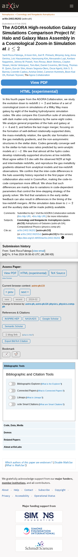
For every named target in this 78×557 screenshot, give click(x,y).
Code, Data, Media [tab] (13, 425)
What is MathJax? (16, 465)
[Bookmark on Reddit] (16, 354)
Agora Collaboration (39, 75)
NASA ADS (30, 318)
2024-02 (33, 299)
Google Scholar (50, 318)
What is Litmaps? (34, 397)
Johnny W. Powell (23, 61)
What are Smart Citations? (52, 404)
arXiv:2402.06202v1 (31, 234)
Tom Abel (34, 65)
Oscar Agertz (55, 68)
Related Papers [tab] (12, 440)
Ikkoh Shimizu (54, 61)
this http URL (24, 216)
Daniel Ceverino (49, 65)
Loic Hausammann (20, 58)
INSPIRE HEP (12, 318)
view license (7, 278)
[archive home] (10, 6)
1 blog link (11, 334)
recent (19, 299)
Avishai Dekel (36, 72)
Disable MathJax (63, 462)
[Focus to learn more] (62, 238)
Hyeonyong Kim (40, 58)
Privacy (6, 495)
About (5, 490)
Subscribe (44, 490)
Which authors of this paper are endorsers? (28, 462)
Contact (28, 490)
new (7, 299)
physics (53, 304)
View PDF (39, 82)
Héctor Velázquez (20, 65)
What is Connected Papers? (51, 391)
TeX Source (58, 273)
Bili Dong (63, 65)
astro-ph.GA (42, 304)
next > (25, 292)
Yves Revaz (40, 61)
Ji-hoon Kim (30, 55)
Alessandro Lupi (57, 58)
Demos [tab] (8, 432)
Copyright (60, 490)
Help (16, 490)
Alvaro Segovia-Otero (37, 68)
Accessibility (22, 495)
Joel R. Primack (46, 55)
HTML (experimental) (39, 91)
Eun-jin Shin (18, 68)
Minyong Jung (62, 55)
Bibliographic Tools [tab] (14, 366)
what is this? (28, 335)
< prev (9, 292)
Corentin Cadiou (19, 72)
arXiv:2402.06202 (26, 230)
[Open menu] (71, 6)
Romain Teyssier (14, 75)
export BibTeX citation (16, 341)
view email (38, 250)
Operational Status (44, 495)
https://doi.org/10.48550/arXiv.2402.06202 (38, 238)
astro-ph (29, 304)
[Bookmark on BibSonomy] (6, 354)
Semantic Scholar (14, 326)
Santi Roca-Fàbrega (12, 55)
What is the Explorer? (51, 384)
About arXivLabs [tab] (13, 447)
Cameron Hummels (54, 72)
